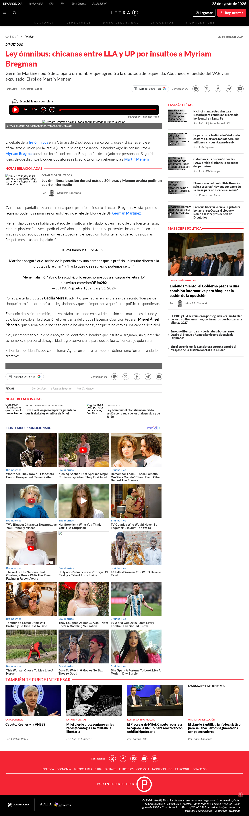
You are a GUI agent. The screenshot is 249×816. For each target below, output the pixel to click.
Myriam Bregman (19, 153)
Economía (64, 769)
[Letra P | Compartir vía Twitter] (207, 89)
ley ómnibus (38, 142)
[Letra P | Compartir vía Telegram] (229, 89)
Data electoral (121, 22)
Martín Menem (136, 159)
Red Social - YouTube (144, 758)
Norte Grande (162, 769)
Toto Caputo (79, 3)
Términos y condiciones (198, 810)
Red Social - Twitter (112, 758)
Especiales (79, 22)
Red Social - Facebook (123, 758)
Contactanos (98, 758)
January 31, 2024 (102, 288)
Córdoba (142, 769)
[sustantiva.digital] (63, 805)
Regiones (44, 22)
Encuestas (162, 22)
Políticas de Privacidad (227, 810)
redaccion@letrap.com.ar (225, 807)
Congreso (199, 769)
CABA (98, 769)
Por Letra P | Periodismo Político (24, 88)
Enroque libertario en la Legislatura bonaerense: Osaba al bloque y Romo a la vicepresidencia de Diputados (203, 335)
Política (29, 36)
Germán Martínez (126, 213)
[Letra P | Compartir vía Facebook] (218, 89)
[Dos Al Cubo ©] (18, 805)
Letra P (14, 36)
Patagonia (182, 769)
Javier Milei (36, 3)
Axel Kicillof (99, 3)
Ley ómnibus (39, 388)
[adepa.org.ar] (46, 805)
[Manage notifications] (240, 794)
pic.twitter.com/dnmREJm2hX (84, 282)
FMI (63, 3)
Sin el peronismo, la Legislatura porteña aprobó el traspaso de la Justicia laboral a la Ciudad (203, 348)
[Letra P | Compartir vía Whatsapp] (196, 89)
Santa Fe (110, 769)
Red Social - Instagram (134, 758)
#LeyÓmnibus (73, 250)
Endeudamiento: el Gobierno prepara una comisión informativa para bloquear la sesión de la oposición (204, 291)
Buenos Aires (83, 769)
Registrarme (234, 13)
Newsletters (200, 22)
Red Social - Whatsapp (155, 758)
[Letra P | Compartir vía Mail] (240, 89)
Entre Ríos (126, 769)
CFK (51, 3)
